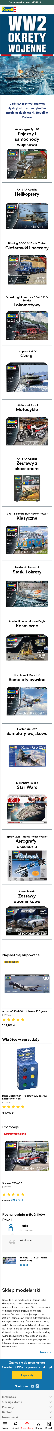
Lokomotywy (27, 304)
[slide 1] (24, 88)
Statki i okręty (27, 571)
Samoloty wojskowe (27, 733)
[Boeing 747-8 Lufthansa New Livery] (9, 1260)
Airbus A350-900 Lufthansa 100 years (24, 1011)
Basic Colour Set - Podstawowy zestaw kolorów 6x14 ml (24, 1097)
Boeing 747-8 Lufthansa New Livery (33, 1259)
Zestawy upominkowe (27, 898)
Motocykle (27, 409)
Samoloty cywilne (27, 679)
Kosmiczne (27, 625)
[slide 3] (33, 88)
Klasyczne (27, 518)
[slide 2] (29, 88)
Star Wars (27, 787)
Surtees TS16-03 (12, 1183)
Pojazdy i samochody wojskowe (27, 139)
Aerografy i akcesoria (27, 843)
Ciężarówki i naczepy (27, 247)
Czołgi (27, 355)
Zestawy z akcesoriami (27, 465)
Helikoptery (27, 194)
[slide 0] (20, 88)
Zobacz (24, 1264)
